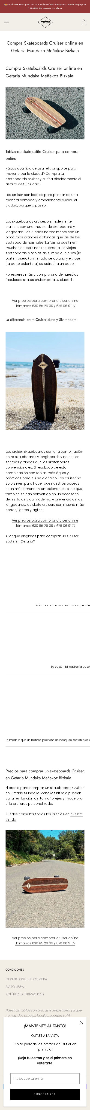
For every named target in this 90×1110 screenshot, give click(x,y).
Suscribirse (45, 1094)
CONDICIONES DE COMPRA (26, 979)
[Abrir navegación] (6, 22)
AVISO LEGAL (15, 986)
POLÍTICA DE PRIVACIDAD (25, 994)
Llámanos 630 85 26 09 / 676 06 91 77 (45, 306)
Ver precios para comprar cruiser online (45, 300)
